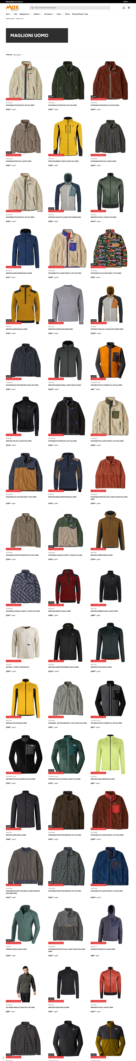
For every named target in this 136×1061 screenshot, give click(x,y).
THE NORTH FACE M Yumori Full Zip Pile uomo (106, 385)
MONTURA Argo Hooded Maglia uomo (19, 273)
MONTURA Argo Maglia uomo (16, 835)
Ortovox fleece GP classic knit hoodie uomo (64, 217)
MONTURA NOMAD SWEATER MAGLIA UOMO (62, 497)
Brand (59, 14)
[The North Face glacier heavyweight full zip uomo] (68, 1038)
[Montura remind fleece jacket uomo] (110, 586)
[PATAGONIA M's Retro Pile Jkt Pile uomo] (25, 80)
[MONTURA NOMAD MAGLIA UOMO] (25, 304)
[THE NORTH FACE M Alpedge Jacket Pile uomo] (68, 754)
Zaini (15, 14)
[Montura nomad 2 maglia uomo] (68, 586)
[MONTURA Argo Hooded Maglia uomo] (25, 248)
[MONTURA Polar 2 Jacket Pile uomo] (110, 192)
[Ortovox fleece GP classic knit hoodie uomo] (68, 192)
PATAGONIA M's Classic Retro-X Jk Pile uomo (107, 891)
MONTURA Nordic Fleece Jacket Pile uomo (63, 161)
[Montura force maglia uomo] (68, 982)
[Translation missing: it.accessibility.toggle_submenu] (11, 14)
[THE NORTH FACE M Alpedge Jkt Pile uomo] (25, 754)
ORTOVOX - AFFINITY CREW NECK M (17, 667)
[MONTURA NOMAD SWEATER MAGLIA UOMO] (68, 472)
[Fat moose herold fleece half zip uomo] (25, 982)
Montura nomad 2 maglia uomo (59, 611)
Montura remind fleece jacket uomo (104, 611)
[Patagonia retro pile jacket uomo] (25, 136)
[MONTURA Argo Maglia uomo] (25, 810)
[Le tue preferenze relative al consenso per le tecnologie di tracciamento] (3, 1058)
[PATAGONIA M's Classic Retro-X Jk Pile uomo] (110, 866)
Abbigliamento (24, 14)
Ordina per (9, 54)
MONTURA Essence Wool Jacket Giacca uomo (64, 385)
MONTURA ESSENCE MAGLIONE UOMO (60, 329)
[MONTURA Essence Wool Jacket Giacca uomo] (68, 360)
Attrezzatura (48, 14)
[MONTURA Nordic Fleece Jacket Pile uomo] (68, 136)
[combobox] (69, 8)
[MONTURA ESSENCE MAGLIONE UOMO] (68, 304)
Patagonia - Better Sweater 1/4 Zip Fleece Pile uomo (67, 723)
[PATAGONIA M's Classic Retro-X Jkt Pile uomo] (68, 248)
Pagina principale (10, 18)
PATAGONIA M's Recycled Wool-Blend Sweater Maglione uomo (23, 892)
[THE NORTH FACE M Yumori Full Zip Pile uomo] (110, 360)
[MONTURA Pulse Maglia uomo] (110, 642)
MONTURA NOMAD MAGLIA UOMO (16, 329)
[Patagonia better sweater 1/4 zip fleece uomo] (25, 1038)
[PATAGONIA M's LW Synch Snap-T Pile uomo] (110, 248)
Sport (8, 14)
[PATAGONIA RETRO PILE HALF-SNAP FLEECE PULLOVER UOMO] (110, 472)
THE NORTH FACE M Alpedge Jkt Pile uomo (20, 779)
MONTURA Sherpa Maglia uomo (102, 555)
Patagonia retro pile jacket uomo (18, 161)
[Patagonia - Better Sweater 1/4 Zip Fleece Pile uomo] (68, 698)
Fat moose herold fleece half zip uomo (20, 1007)
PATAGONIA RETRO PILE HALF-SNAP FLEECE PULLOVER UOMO (109, 498)
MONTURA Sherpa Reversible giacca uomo (63, 667)
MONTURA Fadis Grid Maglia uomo (103, 779)
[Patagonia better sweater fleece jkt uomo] (25, 360)
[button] (129, 8)
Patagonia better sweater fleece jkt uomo (22, 385)
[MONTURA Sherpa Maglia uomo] (110, 530)
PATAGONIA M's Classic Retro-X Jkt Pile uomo (64, 273)
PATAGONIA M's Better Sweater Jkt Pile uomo (22, 555)
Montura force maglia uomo (58, 1007)
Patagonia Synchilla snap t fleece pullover (65, 555)
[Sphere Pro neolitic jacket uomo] (110, 924)
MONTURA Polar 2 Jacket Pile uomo (103, 217)
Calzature (36, 14)
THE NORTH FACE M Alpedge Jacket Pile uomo (64, 779)
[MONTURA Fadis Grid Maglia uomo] (110, 754)
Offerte (67, 14)
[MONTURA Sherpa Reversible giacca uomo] (68, 642)
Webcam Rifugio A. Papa (80, 14)
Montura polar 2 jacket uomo (102, 1007)
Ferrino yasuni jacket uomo (16, 949)
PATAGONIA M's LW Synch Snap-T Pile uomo (106, 273)
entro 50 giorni (14, 1)
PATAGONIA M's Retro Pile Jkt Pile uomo (20, 105)
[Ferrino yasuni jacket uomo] (25, 924)
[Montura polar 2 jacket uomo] (110, 982)
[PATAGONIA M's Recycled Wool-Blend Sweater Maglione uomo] (25, 866)
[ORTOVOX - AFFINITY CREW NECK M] (25, 642)
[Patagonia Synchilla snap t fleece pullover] (68, 530)
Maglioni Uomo (19, 18)
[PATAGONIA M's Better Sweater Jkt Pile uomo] (25, 530)
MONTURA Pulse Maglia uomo (101, 667)
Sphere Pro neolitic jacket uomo (103, 949)
